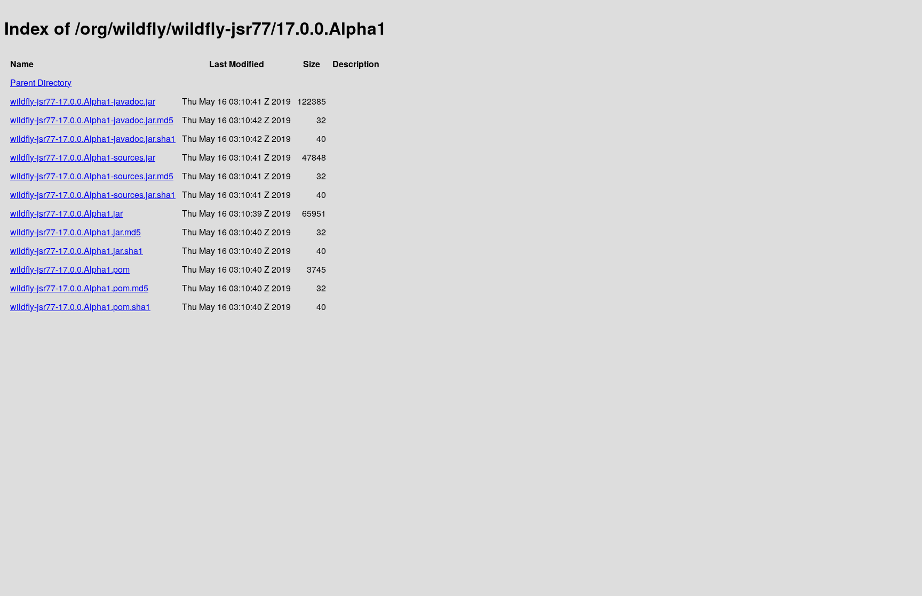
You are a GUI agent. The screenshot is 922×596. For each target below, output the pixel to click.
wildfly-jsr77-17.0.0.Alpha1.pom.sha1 (80, 306)
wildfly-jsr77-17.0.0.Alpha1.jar (66, 213)
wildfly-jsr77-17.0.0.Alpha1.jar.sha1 (76, 250)
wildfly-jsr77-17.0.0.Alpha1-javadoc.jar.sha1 (93, 138)
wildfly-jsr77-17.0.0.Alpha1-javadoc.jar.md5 (91, 120)
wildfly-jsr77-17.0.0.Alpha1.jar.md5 (75, 232)
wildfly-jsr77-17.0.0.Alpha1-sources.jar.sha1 (93, 194)
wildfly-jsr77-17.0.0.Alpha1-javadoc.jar (82, 101)
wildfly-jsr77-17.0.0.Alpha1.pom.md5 (79, 288)
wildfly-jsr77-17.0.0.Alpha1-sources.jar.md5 (91, 176)
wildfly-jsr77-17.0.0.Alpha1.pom (70, 269)
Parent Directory (40, 82)
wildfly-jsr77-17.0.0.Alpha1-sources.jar (82, 157)
